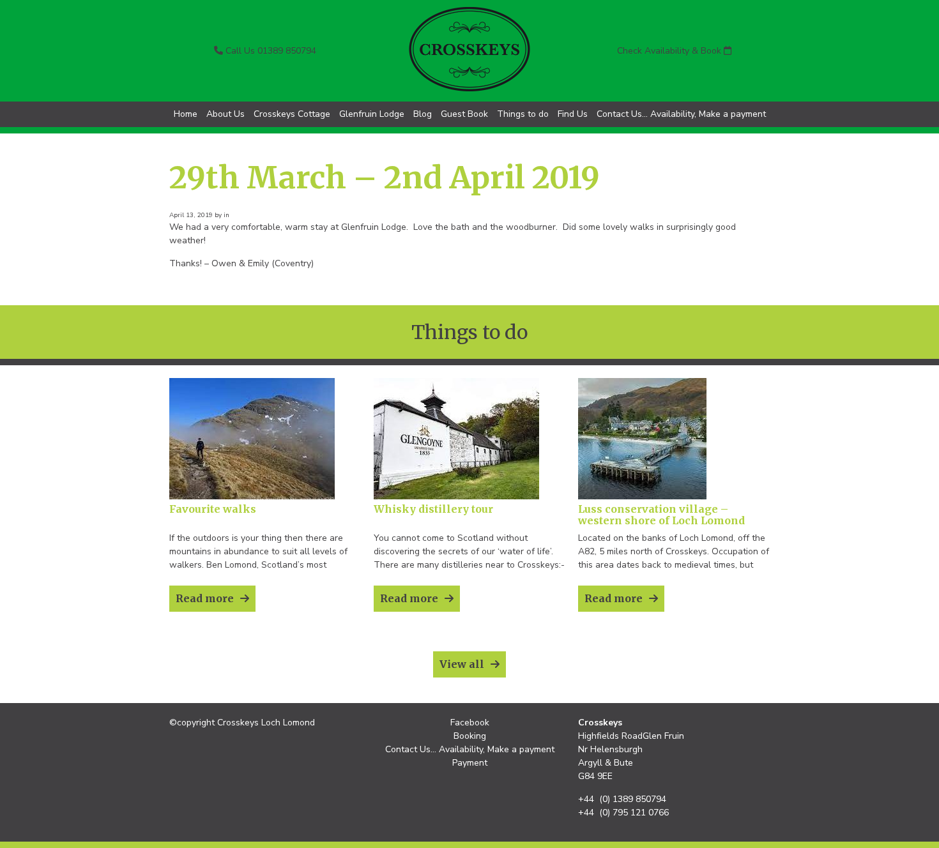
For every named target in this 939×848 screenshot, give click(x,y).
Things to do (523, 114)
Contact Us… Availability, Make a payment (681, 114)
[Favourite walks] (252, 496)
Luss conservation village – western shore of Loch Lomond (661, 515)
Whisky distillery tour (433, 509)
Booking (470, 736)
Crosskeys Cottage (292, 114)
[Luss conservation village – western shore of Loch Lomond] (642, 496)
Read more (205, 598)
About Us (225, 114)
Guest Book (464, 114)
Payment (469, 763)
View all (461, 664)
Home (185, 114)
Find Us (573, 114)
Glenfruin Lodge (371, 114)
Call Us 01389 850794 (269, 51)
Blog (422, 114)
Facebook (469, 722)
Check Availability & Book (670, 51)
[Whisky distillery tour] (456, 496)
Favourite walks (212, 509)
